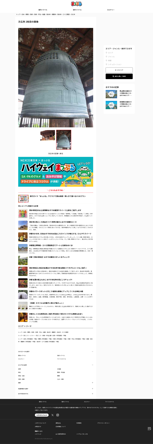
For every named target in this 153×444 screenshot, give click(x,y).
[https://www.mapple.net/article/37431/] (23, 210)
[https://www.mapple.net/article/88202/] (23, 268)
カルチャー (110, 10)
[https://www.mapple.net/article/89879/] (23, 245)
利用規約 (78, 423)
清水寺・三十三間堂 (63, 14)
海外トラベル (77, 10)
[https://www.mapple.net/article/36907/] (23, 291)
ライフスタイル (61, 359)
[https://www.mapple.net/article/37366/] (23, 222)
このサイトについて (40, 423)
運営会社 (58, 423)
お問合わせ (38, 426)
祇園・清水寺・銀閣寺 (49, 14)
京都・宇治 (37, 14)
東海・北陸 (21, 376)
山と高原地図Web (61, 434)
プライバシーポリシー (103, 423)
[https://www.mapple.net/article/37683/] (23, 233)
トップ (18, 14)
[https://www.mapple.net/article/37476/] (23, 257)
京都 (31, 14)
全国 (19, 369)
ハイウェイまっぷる (82, 434)
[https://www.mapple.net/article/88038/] (23, 279)
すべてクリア (119, 70)
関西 (27, 14)
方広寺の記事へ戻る (55, 153)
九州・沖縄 (60, 379)
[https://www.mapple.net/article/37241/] (23, 314)
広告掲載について (61, 426)
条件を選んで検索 (120, 76)
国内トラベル (43, 10)
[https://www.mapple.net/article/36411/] (23, 303)
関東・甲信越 (61, 372)
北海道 (59, 369)
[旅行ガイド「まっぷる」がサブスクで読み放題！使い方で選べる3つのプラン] (23, 199)
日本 (23, 14)
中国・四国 (21, 379)
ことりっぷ (38, 434)
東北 (19, 372)
